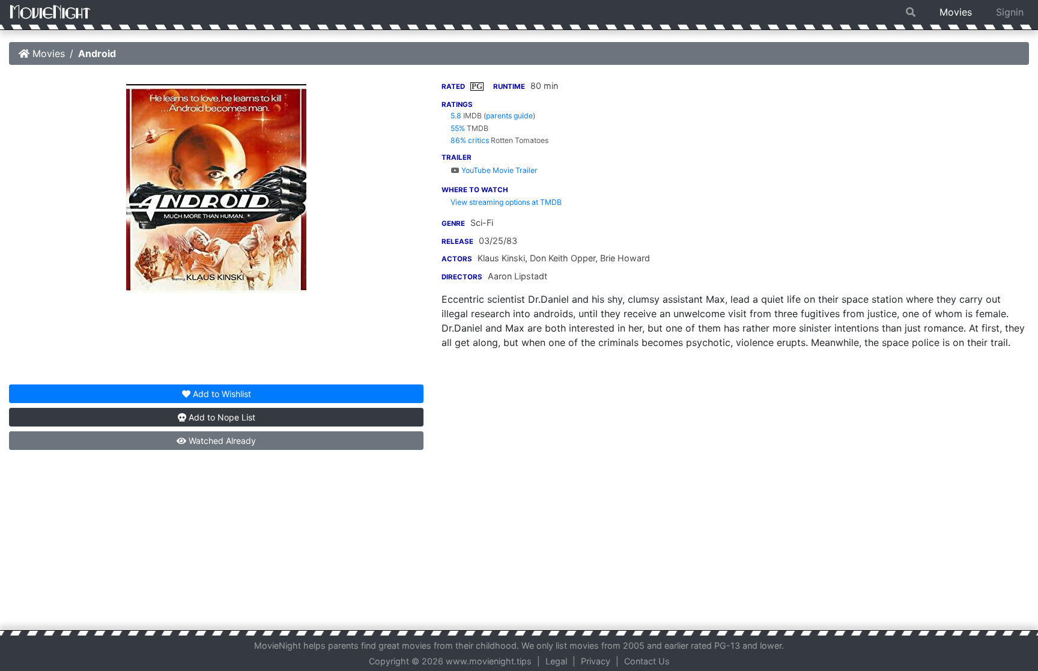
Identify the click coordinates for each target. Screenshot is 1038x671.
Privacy (595, 661)
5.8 (456, 115)
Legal (556, 661)
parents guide (509, 115)
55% (458, 128)
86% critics (470, 140)
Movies (955, 12)
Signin (1010, 12)
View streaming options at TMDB (506, 202)
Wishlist (222, 394)
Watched (221, 441)
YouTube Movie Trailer (499, 170)
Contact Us (647, 661)
